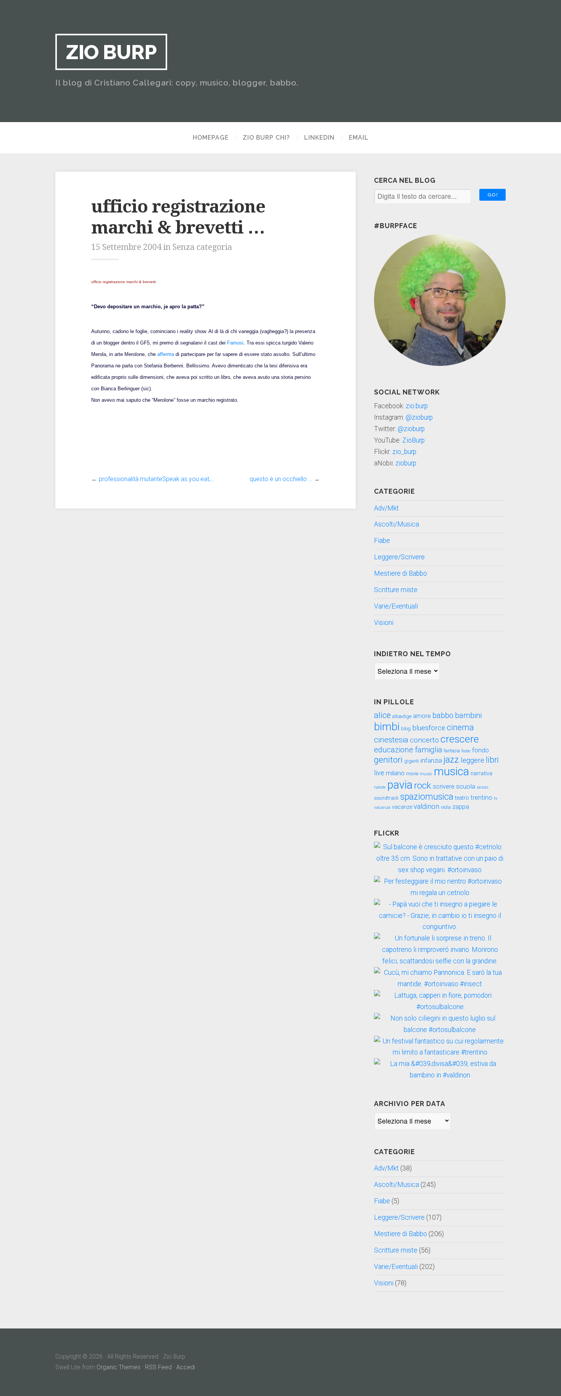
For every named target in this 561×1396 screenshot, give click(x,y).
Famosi (235, 343)
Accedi (185, 1367)
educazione (393, 749)
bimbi (387, 726)
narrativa (481, 773)
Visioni (383, 622)
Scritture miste (396, 590)
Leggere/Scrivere (399, 557)
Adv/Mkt (386, 508)
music (426, 773)
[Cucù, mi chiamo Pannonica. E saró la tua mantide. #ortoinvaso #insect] (440, 984)
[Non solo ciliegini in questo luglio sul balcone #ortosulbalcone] (440, 1030)
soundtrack (386, 798)
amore (422, 716)
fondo (480, 750)
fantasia (452, 751)
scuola (465, 786)
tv (496, 798)
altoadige (401, 716)
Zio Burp (111, 52)
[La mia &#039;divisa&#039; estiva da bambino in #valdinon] (440, 1075)
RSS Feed (158, 1367)
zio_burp (404, 452)
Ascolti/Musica (396, 524)
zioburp (405, 463)
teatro (462, 798)
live (379, 773)
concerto (424, 740)
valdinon (426, 806)
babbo (442, 715)
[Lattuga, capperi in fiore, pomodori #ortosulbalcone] (440, 1007)
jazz (451, 760)
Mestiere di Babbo (400, 573)
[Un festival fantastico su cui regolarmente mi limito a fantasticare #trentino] (440, 1052)
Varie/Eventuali (396, 606)
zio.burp (417, 406)
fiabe (466, 751)
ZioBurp (413, 440)
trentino (481, 797)
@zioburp (419, 417)
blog (406, 728)
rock (422, 785)
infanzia (431, 760)
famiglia (428, 749)
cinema (460, 727)
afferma (165, 354)
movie (412, 773)
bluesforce (428, 728)
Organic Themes (118, 1367)
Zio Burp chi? (266, 137)
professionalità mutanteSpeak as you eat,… (156, 479)
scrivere (444, 786)
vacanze (402, 807)
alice (382, 715)
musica (451, 771)
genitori (388, 760)
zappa (460, 806)
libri (492, 760)
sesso (482, 787)
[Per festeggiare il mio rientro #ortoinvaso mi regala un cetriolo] (440, 893)
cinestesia (391, 739)
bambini (468, 715)
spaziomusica (426, 797)
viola (446, 807)
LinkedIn (319, 137)
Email (359, 137)
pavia (400, 784)
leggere (472, 760)
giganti (411, 761)
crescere (459, 739)
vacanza (382, 807)
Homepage (211, 137)
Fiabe (382, 540)
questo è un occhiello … (281, 479)
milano (395, 773)
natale (380, 787)
